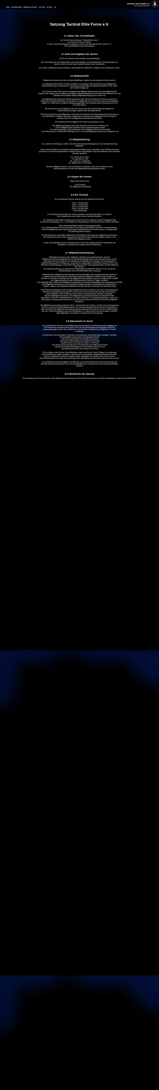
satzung (49, 7)
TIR (55, 7)
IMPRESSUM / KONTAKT (30, 7)
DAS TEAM (42, 7)
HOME (8, 7)
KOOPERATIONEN (16, 7)
